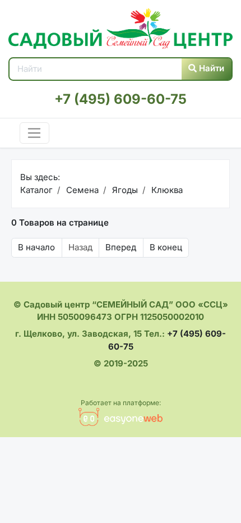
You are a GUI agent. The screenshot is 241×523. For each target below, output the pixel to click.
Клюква (166, 190)
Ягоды (124, 190)
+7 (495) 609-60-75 (120, 99)
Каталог (36, 190)
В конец (166, 247)
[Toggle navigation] (34, 133)
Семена (81, 190)
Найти (210, 68)
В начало (36, 247)
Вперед (120, 247)
